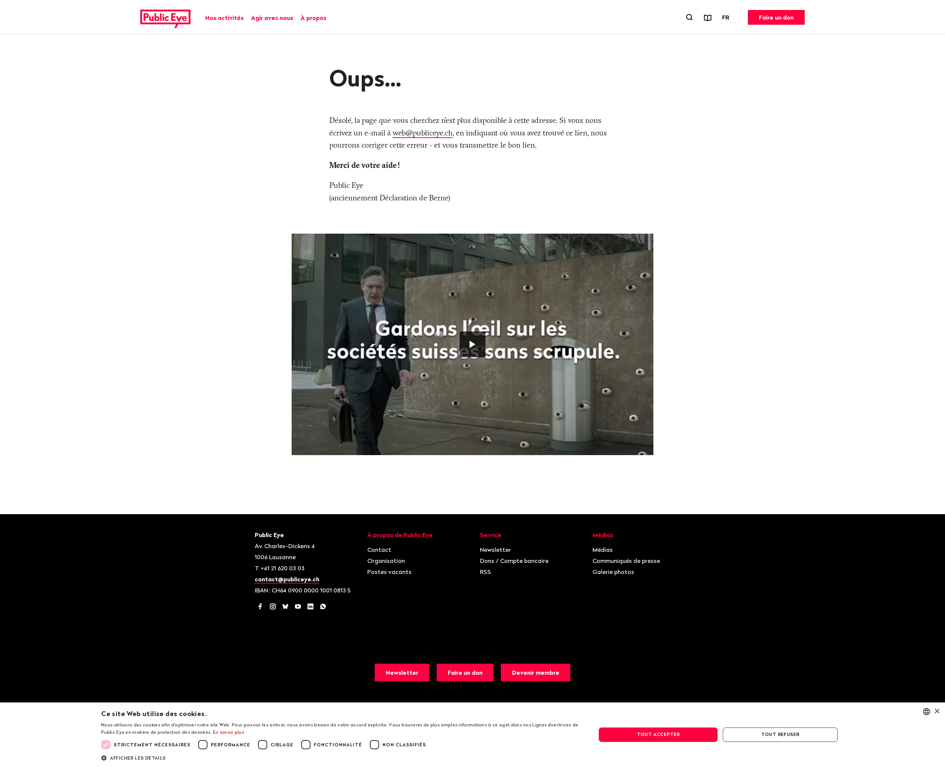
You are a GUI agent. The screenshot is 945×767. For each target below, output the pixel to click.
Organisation (386, 560)
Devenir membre (535, 672)
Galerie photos (613, 571)
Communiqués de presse (626, 560)
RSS (485, 571)
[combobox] (926, 711)
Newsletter (495, 549)
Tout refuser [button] (780, 734)
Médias (602, 549)
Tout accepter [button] (658, 734)
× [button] (936, 711)
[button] (341, 757)
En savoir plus (228, 732)
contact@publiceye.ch (287, 579)
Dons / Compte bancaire (514, 560)
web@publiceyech (422, 132)
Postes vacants (389, 571)
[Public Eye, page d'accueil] (165, 17)
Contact (379, 549)
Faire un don (776, 17)
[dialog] (472, 734)
